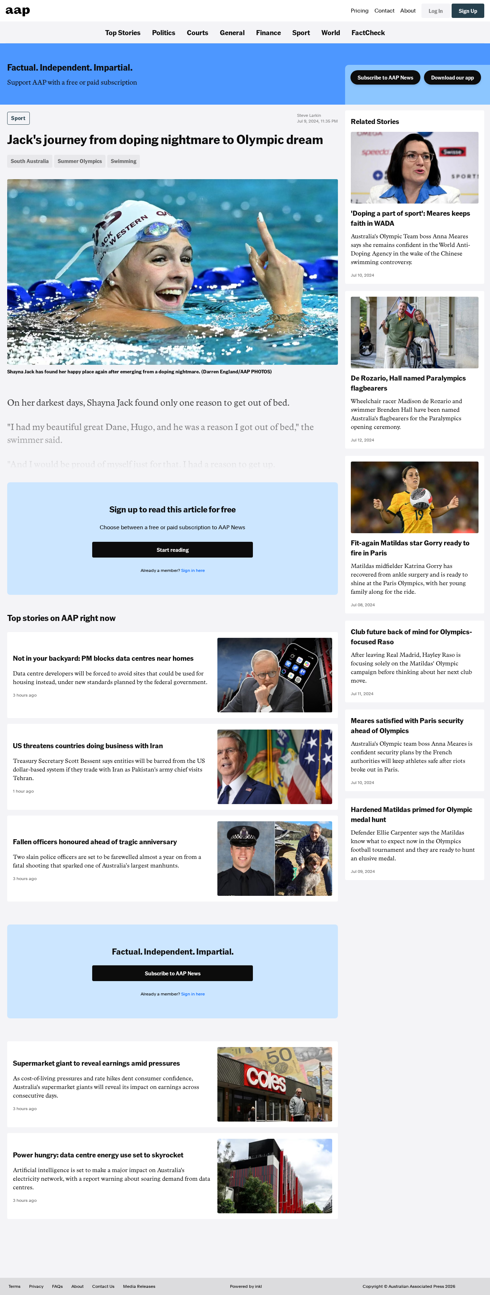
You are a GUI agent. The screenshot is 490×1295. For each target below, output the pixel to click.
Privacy (36, 1286)
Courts (197, 32)
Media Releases (139, 1286)
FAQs (57, 1286)
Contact (384, 11)
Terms (14, 1286)
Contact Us (103, 1286)
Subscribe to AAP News (385, 77)
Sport (301, 32)
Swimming (123, 160)
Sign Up (468, 10)
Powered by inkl (246, 1286)
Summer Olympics (80, 160)
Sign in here (193, 570)
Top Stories (123, 32)
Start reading (173, 549)
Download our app (452, 77)
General (232, 32)
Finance (268, 32)
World (330, 32)
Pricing (360, 11)
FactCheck (368, 32)
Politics (163, 32)
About (408, 11)
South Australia (30, 160)
